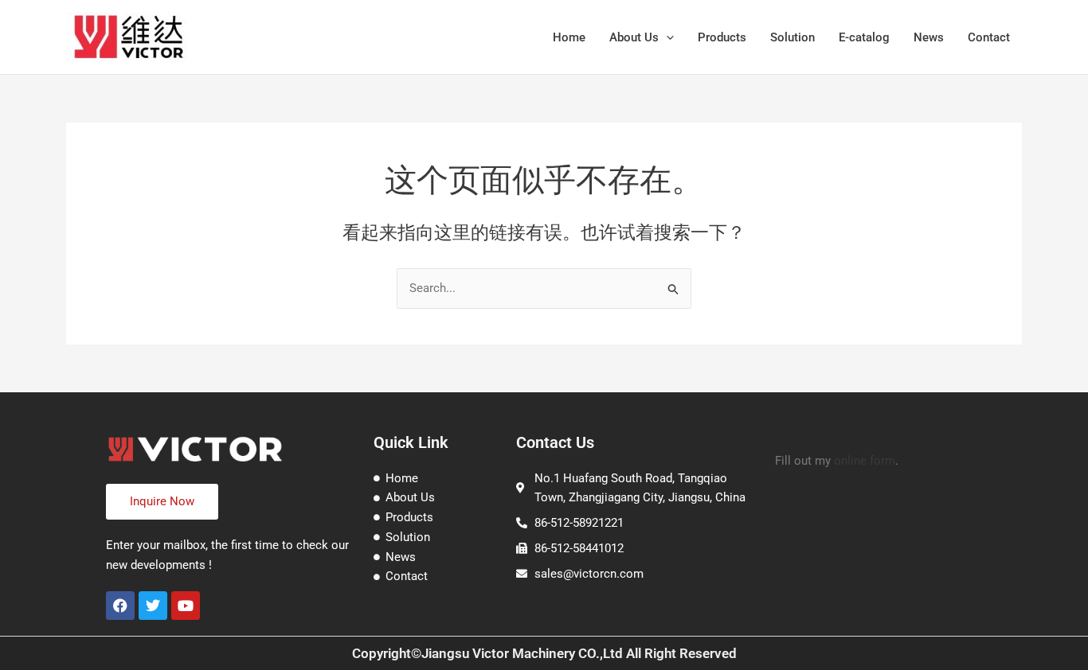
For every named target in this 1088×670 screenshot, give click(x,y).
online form (864, 461)
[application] (666, 37)
